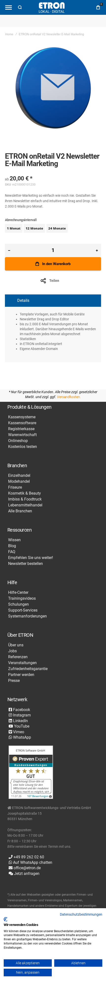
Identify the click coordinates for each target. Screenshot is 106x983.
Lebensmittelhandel (25, 505)
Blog (12, 546)
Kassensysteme (21, 417)
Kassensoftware (22, 423)
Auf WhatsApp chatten (32, 862)
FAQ (11, 552)
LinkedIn (20, 720)
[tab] (53, 300)
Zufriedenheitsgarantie (28, 669)
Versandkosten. (69, 397)
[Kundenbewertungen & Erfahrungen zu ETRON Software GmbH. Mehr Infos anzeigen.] (30, 772)
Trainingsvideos (22, 598)
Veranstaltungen (22, 663)
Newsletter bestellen (25, 563)
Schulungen (18, 604)
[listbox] (53, 229)
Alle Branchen (20, 511)
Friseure (15, 487)
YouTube (21, 726)
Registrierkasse (21, 429)
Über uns (15, 645)
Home (9, 34)
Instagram (21, 715)
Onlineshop (18, 441)
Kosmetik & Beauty (24, 493)
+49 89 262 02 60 (28, 857)
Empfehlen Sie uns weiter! (30, 558)
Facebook (21, 709)
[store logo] (52, 7)
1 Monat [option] (13, 228)
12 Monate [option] (34, 228)
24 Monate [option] (57, 228)
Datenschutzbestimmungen (81, 914)
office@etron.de (27, 868)
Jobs (12, 651)
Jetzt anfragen (26, 873)
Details (23, 300)
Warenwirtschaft (22, 435)
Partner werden (21, 675)
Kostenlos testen (22, 446)
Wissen (14, 540)
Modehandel (19, 481)
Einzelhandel (19, 475)
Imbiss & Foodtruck (25, 499)
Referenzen (18, 657)
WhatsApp (21, 737)
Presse (14, 680)
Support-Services (22, 610)
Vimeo (18, 732)
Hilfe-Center (18, 592)
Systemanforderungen (27, 616)
